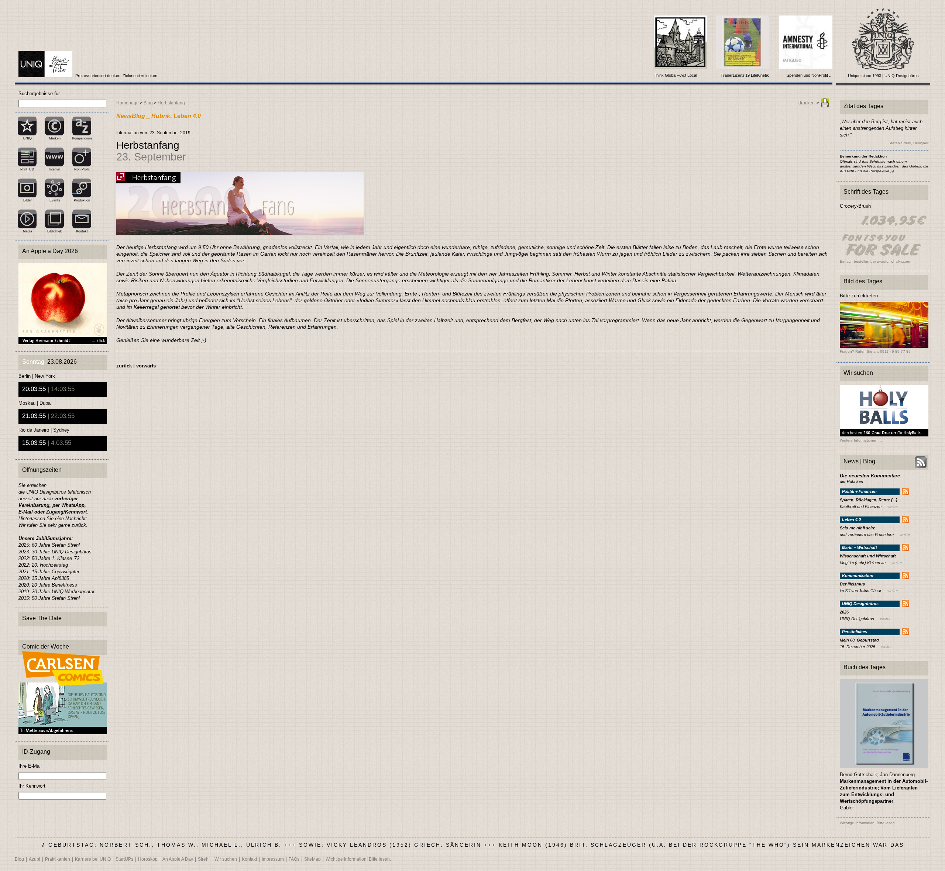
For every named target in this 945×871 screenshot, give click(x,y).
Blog (148, 103)
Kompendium (82, 138)
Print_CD (27, 169)
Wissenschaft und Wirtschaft (868, 556)
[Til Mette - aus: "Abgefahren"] (62, 732)
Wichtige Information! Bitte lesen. (358, 859)
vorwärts (146, 366)
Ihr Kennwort (31, 786)
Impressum (273, 859)
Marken (55, 138)
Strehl (204, 859)
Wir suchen (225, 859)
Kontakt (82, 231)
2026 (844, 612)
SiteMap (312, 859)
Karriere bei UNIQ (93, 859)
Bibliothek (54, 231)
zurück (124, 366)
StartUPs (124, 859)
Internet (55, 169)
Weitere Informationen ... (861, 440)
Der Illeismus (852, 584)
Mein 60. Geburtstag (859, 640)
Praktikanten (57, 859)
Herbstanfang (171, 103)
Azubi (34, 859)
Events (54, 200)
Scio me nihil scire (857, 528)
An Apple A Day (177, 859)
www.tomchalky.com (893, 261)
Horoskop (148, 859)
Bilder (27, 200)
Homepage (127, 103)
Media (27, 231)
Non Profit (82, 169)
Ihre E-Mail (30, 766)
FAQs (294, 859)
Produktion (82, 200)
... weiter (890, 506)
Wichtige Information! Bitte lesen (867, 823)
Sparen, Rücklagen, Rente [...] (868, 500)
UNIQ (27, 138)
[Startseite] (45, 75)
